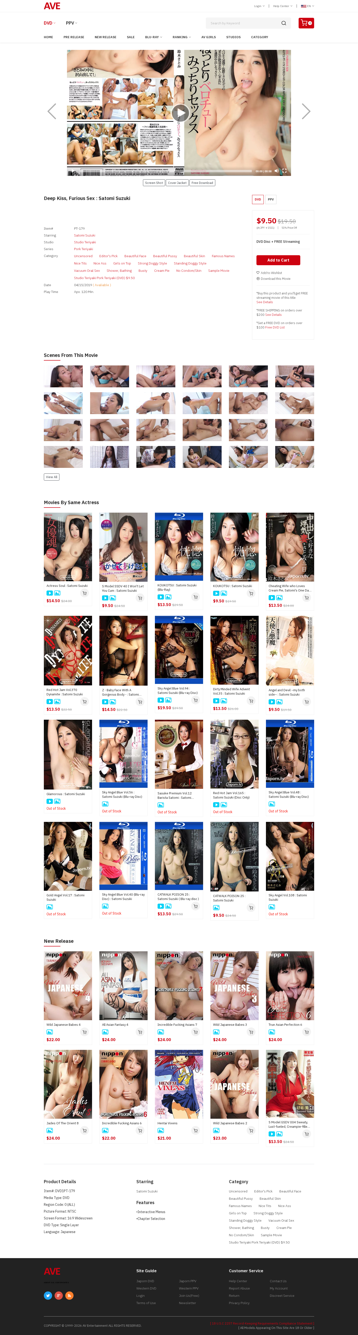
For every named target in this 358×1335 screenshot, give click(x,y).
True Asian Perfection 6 (285, 1025)
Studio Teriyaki (85, 242)
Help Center (281, 6)
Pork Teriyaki (83, 249)
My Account (279, 1288)
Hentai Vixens (168, 1123)
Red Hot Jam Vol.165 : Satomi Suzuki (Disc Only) (231, 795)
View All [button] (51, 477)
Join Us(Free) (189, 1295)
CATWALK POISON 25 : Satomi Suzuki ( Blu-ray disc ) (178, 896)
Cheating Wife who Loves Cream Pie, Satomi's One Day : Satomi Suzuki (289, 588)
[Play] (179, 113)
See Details (264, 302)
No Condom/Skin (188, 270)
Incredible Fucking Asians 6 (122, 1123)
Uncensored (83, 256)
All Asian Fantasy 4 (115, 1025)
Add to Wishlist (271, 273)
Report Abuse (239, 1288)
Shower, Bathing (119, 270)
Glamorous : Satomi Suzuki (66, 794)
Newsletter (187, 1303)
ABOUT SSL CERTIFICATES (56, 1282)
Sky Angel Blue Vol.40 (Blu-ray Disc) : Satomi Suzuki (123, 896)
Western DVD (146, 1288)
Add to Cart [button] (278, 260)
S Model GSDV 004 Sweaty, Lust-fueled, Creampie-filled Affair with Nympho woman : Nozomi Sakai (289, 1124)
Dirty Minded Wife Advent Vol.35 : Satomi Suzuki (231, 691)
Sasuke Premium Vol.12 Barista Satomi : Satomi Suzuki (175, 795)
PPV (70, 23)
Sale (131, 37)
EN (308, 6)
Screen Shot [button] (154, 183)
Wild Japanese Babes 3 (230, 1025)
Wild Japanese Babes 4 (64, 1025)
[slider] (166, 171)
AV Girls (208, 37)
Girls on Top (122, 263)
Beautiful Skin (194, 256)
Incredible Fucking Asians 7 (177, 1025)
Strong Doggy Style (152, 263)
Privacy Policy (239, 1303)
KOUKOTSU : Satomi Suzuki (232, 586)
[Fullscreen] (284, 171)
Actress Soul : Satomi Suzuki (67, 586)
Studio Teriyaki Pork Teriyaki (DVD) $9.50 (104, 278)
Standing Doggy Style (190, 263)
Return (234, 1295)
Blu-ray (152, 37)
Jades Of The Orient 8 (63, 1123)
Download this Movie (276, 279)
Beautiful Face (135, 256)
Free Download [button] (202, 183)
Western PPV (188, 1288)
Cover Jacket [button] (177, 183)
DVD (48, 23)
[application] (179, 113)
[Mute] (276, 171)
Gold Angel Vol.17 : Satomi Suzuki (66, 897)
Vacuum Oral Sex (87, 270)
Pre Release (74, 37)
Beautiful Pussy (165, 256)
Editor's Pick (108, 256)
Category (259, 37)
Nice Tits (80, 263)
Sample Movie (218, 270)
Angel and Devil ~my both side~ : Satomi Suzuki (287, 692)
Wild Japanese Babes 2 (230, 1123)
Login (258, 6)
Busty (143, 270)
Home (48, 37)
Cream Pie (162, 270)
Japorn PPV (187, 1281)
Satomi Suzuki (84, 235)
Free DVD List (275, 327)
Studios (233, 37)
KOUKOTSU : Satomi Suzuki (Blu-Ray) (177, 587)
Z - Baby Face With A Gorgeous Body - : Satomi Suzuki (120, 692)
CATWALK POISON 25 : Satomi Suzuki (229, 898)
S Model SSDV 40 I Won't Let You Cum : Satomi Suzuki (123, 588)
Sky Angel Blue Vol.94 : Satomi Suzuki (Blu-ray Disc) (178, 690)
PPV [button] (271, 199)
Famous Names (223, 256)
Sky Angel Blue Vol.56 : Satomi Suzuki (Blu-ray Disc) (122, 794)
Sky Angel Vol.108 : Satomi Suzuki (288, 897)
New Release (105, 37)
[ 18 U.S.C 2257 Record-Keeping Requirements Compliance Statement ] (262, 1323)
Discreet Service (282, 1295)
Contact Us (278, 1281)
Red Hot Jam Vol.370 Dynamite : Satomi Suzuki (65, 692)
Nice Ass (100, 263)
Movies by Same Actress (71, 502)
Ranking (180, 37)
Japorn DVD (145, 1281)
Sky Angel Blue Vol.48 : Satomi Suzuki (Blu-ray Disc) (289, 794)
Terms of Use (146, 1303)
